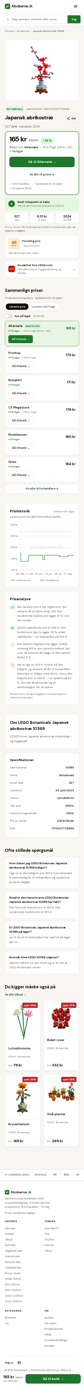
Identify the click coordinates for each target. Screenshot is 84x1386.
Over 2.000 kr (13, 1301)
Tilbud (8, 1239)
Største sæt (12, 1256)
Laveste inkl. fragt (43, 306)
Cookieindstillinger (56, 1340)
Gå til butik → (21, 339)
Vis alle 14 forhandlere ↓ (42, 488)
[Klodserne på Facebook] (19, 1362)
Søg (74, 19)
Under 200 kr (13, 1279)
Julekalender (13, 1267)
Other (48, 1251)
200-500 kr (12, 1284)
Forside (9, 31)
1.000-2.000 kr (14, 1296)
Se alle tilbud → (15, 994)
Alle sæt (10, 1228)
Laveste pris (17, 306)
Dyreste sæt (13, 1262)
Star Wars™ (51, 1228)
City (47, 1234)
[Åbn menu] (75, 6)
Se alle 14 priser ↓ (42, 174)
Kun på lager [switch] (29, 316)
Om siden (50, 1323)
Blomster (10, 1317)
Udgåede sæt (13, 1251)
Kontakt (49, 1346)
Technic (49, 1239)
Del (74, 118)
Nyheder (10, 1245)
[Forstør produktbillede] (42, 70)
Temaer (9, 1234)
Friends (49, 1245)
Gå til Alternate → (42, 162)
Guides (48, 1317)
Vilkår (48, 1334)
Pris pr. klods (12, 1273)
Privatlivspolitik (53, 1329)
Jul (7, 1323)
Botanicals (23, 31)
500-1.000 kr (13, 1290)
